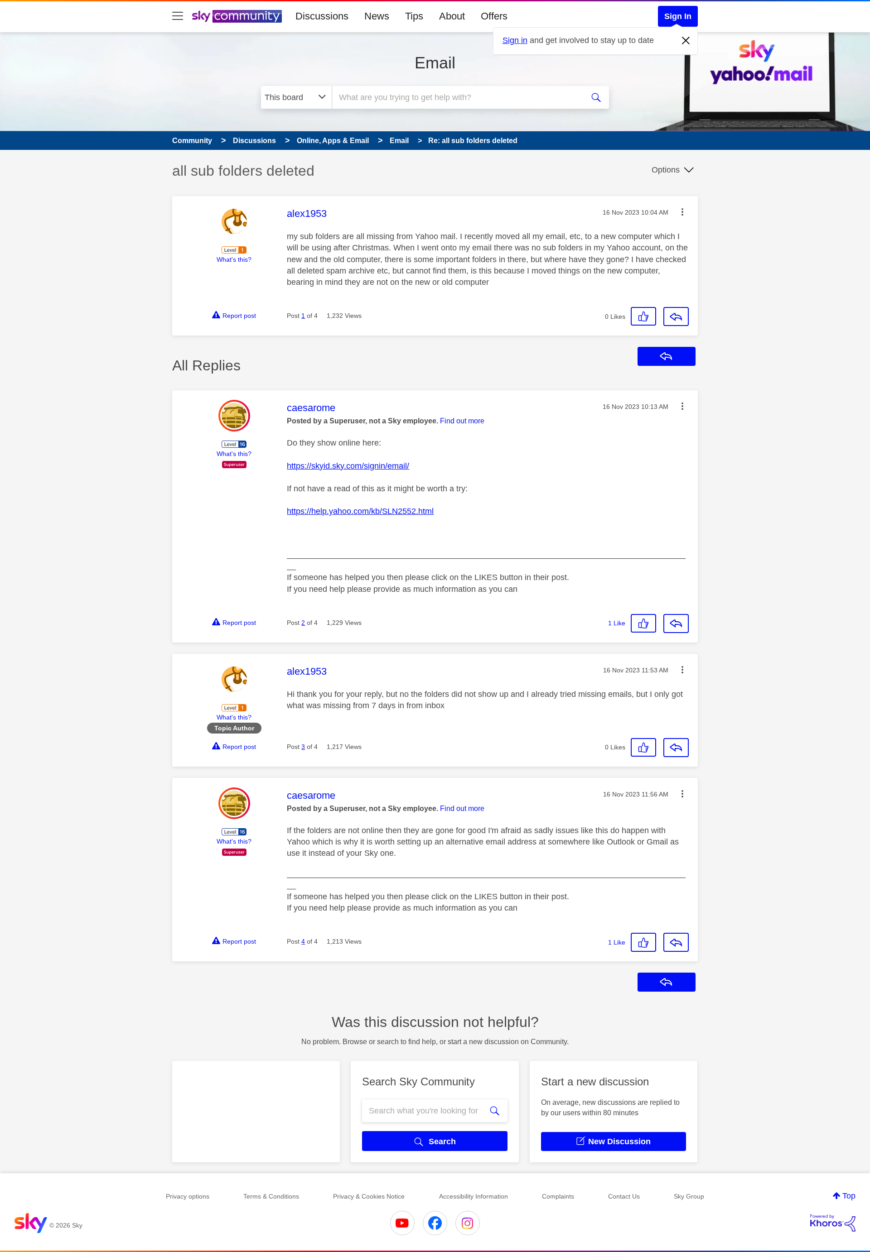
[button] (682, 212)
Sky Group (689, 1196)
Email (435, 62)
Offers (494, 16)
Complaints (558, 1196)
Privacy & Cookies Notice (369, 1196)
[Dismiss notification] (686, 41)
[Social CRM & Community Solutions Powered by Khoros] (833, 1223)
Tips (414, 16)
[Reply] (676, 316)
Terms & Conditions (271, 1196)
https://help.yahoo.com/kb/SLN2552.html (360, 511)
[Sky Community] (237, 16)
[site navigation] (177, 16)
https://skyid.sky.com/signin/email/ (348, 465)
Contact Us (624, 1196)
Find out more (462, 421)
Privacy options (187, 1196)
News (376, 16)
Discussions (321, 16)
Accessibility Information (473, 1196)
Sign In (677, 16)
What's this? (234, 259)
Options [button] (666, 169)
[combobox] (456, 97)
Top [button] (849, 1195)
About (452, 16)
